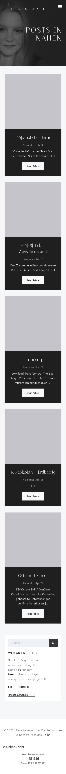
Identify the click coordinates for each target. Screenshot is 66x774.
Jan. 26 (39, 367)
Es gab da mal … (31, 660)
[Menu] (60, 7)
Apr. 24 (39, 583)
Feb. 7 (39, 259)
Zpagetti (30, 665)
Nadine (12, 670)
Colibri (46, 735)
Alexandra (28, 145)
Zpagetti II (39, 679)
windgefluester (17, 679)
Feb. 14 (39, 145)
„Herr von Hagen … (30, 674)
